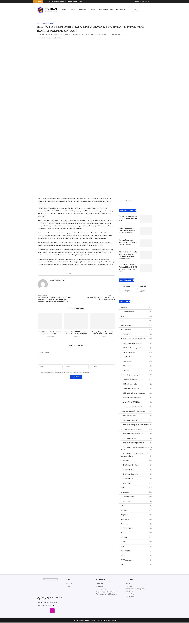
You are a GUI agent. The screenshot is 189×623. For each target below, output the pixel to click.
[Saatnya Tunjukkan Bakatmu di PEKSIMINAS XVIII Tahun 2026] (102, 321)
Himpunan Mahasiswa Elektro (137, 397)
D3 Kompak (137, 366)
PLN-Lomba (136, 524)
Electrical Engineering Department (136, 375)
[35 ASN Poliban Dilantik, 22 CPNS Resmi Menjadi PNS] (50, 321)
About (72, 10)
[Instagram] (52, 610)
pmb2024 (136, 537)
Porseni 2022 (136, 551)
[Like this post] (79, 273)
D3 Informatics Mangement (137, 348)
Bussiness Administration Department (136, 339)
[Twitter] (46, 610)
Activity (136, 487)
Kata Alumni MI (137, 478)
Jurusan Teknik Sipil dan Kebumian (136, 429)
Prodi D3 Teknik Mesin (137, 420)
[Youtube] (57, 610)
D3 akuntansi (137, 361)
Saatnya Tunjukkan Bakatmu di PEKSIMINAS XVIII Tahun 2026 (102, 333)
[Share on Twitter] (83, 273)
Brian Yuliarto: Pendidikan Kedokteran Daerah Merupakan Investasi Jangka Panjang (128, 255)
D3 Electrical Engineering (137, 388)
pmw (136, 546)
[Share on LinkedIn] (85, 273)
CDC (136, 320)
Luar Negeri (137, 501)
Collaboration (121, 10)
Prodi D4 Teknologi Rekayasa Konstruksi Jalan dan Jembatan (136, 455)
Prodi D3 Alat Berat (137, 415)
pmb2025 (136, 542)
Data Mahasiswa (137, 311)
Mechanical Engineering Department (136, 411)
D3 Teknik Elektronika (137, 379)
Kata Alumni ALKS (137, 469)
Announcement (136, 519)
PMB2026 (137, 334)
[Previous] (45, 1)
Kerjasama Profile (137, 496)
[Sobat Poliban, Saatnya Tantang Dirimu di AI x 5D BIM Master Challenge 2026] (146, 268)
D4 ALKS (137, 370)
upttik (136, 564)
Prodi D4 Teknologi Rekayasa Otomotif (137, 425)
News (64, 10)
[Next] (47, 1)
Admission (82, 10)
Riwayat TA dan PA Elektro (137, 402)
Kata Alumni (136, 460)
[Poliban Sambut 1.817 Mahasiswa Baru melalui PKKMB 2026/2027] (76, 321)
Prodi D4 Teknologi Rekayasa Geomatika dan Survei (136, 448)
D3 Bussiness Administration (137, 343)
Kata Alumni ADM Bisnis (137, 465)
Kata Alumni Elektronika (137, 474)
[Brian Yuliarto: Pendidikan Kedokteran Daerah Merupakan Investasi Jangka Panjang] (146, 255)
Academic (92, 10)
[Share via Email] (87, 273)
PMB (136, 533)
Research (136, 510)
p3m (136, 506)
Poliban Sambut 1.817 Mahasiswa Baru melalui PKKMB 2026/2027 (76, 333)
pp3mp (136, 555)
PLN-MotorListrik (136, 528)
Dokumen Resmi (136, 325)
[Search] (153, 1)
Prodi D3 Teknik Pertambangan (137, 434)
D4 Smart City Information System (137, 393)
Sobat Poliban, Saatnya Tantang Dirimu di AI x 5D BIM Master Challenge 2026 (128, 268)
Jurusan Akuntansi (44, 38)
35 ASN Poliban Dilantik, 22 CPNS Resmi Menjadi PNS (65, 1)
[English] (135, 9)
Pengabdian (136, 515)
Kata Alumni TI (137, 483)
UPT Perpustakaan (136, 560)
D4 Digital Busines (137, 352)
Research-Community (106, 10)
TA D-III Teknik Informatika (138, 406)
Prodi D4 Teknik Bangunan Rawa (137, 443)
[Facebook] (40, 610)
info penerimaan (136, 330)
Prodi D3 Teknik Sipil (137, 438)
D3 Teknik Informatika (137, 384)
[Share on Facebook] (81, 273)
